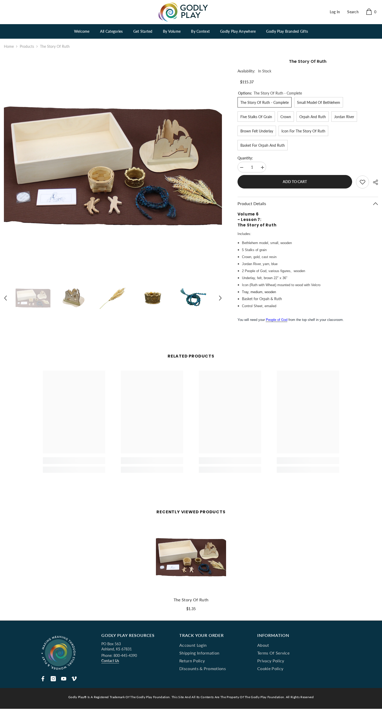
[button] (5, 298)
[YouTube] (64, 679)
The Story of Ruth (258, 225)
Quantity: (245, 158)
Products (27, 46)
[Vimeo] (74, 679)
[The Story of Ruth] (191, 557)
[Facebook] (43, 679)
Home (9, 46)
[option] (113, 166)
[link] (74, 460)
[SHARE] (373, 182)
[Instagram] (53, 679)
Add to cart (295, 181)
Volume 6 (248, 214)
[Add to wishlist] (362, 182)
